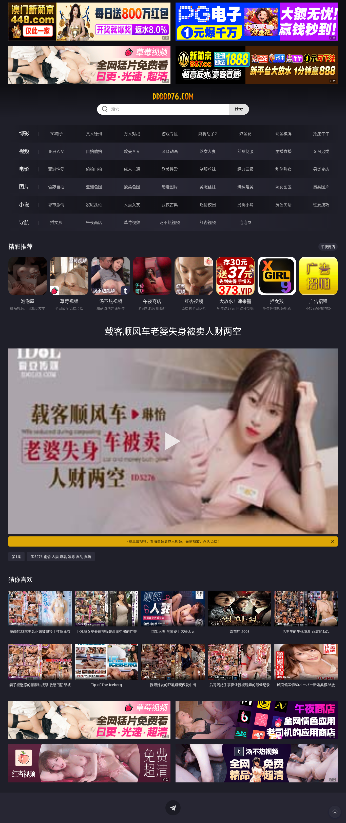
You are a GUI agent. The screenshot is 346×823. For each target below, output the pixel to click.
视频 (24, 151)
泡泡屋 (245, 222)
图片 (24, 186)
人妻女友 (132, 204)
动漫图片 (170, 187)
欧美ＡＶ (132, 151)
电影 (24, 169)
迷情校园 (208, 204)
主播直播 (283, 151)
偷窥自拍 (56, 187)
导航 (24, 222)
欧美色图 (132, 187)
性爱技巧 (321, 204)
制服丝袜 (208, 169)
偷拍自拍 (94, 169)
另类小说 (245, 204)
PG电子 (56, 133)
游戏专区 (170, 133)
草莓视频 (132, 222)
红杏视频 (208, 222)
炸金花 (245, 133)
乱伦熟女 (283, 169)
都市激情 (56, 204)
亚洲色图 (94, 187)
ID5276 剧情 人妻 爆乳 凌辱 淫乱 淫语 (61, 556)
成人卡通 (132, 169)
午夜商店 (94, 222)
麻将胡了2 (207, 133)
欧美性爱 (170, 169)
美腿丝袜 (208, 187)
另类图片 (321, 187)
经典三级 (245, 169)
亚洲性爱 (56, 169)
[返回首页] (335, 812)
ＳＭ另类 (321, 151)
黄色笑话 (283, 204)
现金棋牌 (283, 133)
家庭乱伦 (94, 204)
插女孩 (56, 222)
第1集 (16, 556)
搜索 (239, 109)
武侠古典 (170, 204)
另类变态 (321, 169)
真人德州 (94, 133)
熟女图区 (283, 187)
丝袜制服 (245, 151)
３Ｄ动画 (170, 151)
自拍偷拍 (94, 151)
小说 (24, 204)
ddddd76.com (173, 96)
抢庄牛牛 (321, 133)
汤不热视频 (170, 222)
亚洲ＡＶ (56, 151)
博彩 (24, 133)
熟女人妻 (208, 151)
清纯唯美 (245, 187)
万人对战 (132, 133)
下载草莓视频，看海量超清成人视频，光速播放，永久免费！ (173, 541)
